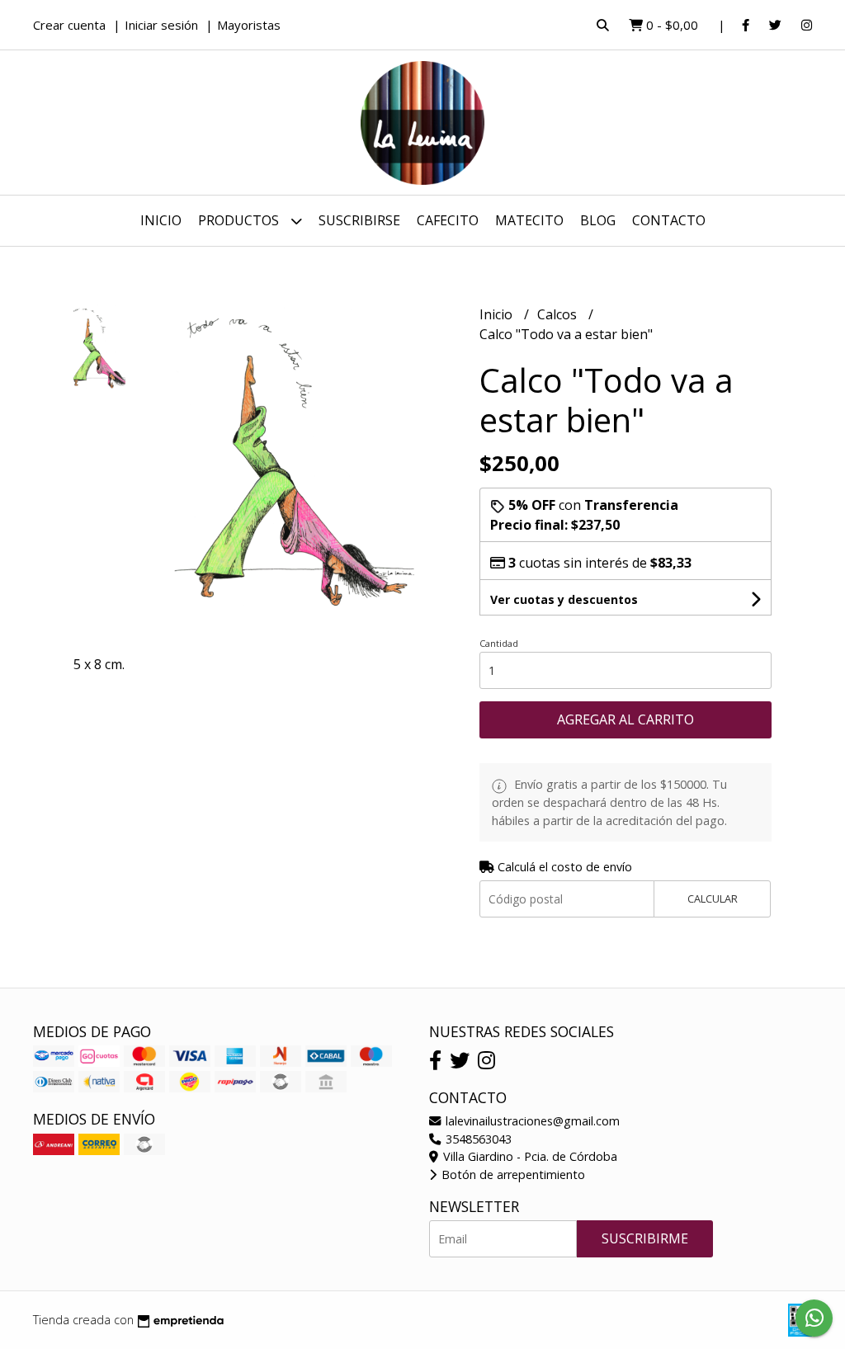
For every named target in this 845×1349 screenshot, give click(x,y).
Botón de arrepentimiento (511, 1174)
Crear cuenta (69, 25)
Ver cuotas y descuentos (564, 599)
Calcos (558, 314)
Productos (240, 220)
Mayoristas (249, 25)
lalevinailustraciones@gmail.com (531, 1121)
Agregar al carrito (625, 719)
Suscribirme (645, 1238)
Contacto (669, 220)
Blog (598, 220)
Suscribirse (359, 220)
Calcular (712, 898)
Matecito (529, 220)
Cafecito (448, 220)
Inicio (161, 220)
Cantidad (498, 643)
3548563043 (477, 1139)
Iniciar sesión (161, 25)
